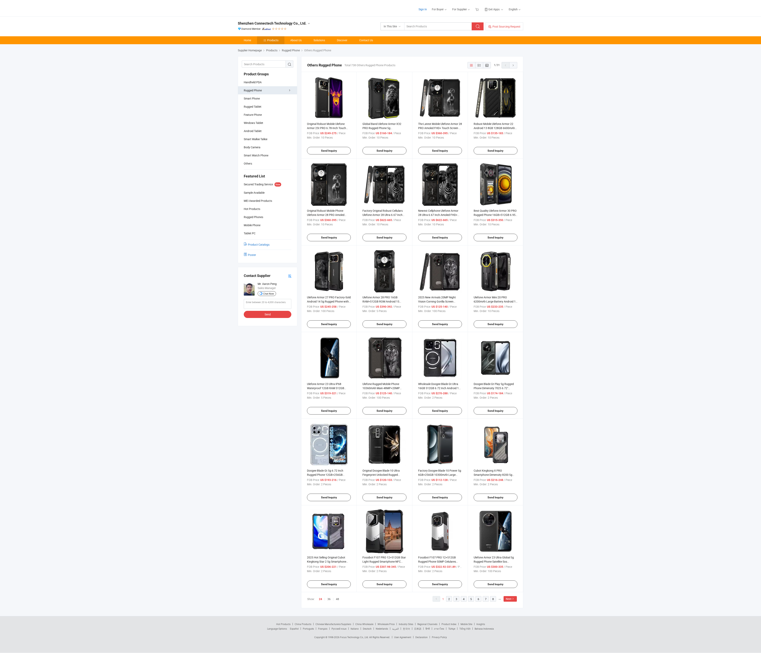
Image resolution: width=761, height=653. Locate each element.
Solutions (319, 40)
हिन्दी (427, 628)
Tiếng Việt (464, 628)
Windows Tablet (253, 123)
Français (322, 628)
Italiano (355, 628)
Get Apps (494, 9)
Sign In (423, 9)
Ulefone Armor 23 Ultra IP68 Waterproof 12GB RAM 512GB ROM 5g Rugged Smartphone (325, 388)
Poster (252, 255)
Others (248, 163)
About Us (296, 40)
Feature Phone (253, 115)
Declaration (421, 637)
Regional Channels (427, 624)
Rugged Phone (253, 90)
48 (337, 599)
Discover (342, 40)
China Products (303, 624)
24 (320, 599)
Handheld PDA (253, 82)
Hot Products (283, 624)
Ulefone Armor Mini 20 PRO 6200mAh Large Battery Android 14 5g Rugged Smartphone (495, 301)
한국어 (406, 628)
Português (308, 628)
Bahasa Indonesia (484, 628)
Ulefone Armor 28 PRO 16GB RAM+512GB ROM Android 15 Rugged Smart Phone (380, 301)
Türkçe (451, 628)
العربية (395, 628)
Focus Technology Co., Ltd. (354, 637)
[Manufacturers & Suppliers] (263, 7)
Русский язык (339, 628)
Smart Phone (252, 98)
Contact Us (366, 40)
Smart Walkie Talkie (255, 139)
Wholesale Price (386, 624)
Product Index (449, 624)
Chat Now (268, 293)
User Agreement (402, 637)
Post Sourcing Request (506, 26)
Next (508, 599)
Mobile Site (466, 624)
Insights (480, 624)
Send (268, 314)
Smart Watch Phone (256, 155)
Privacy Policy (439, 637)
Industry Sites (406, 624)
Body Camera (252, 147)
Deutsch (367, 628)
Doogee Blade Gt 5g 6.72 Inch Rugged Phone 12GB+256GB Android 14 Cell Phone (325, 475)
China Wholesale (364, 624)
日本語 (417, 628)
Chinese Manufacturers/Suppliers (333, 624)
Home (247, 40)
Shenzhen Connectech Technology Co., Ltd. (272, 23)
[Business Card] (289, 276)
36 (329, 599)
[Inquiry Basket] (477, 9)
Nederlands (382, 628)
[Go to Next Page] (513, 65)
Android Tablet (253, 131)
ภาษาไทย (439, 628)
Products (272, 40)
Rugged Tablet (252, 106)
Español (294, 628)
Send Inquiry (329, 150)
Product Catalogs (259, 244)
